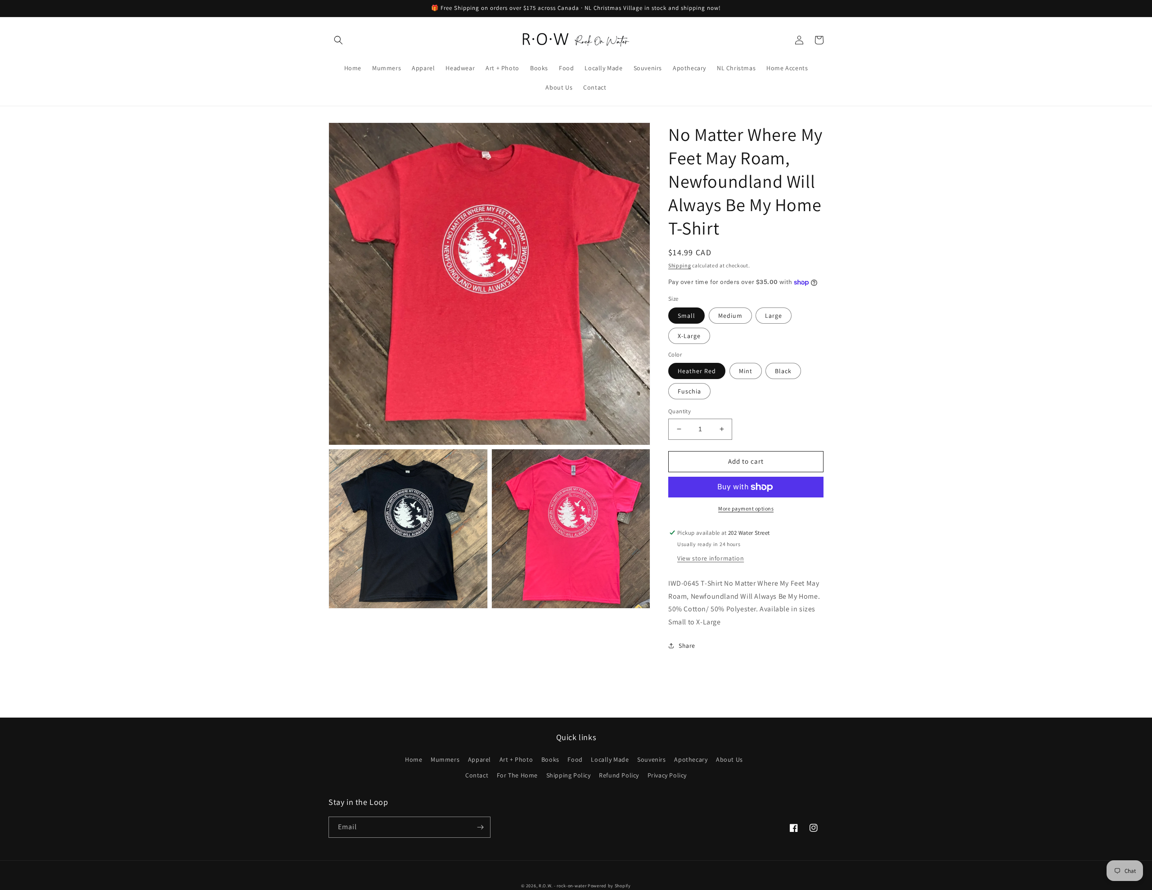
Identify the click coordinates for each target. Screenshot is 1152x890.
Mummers (445, 759)
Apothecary (690, 759)
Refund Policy (619, 775)
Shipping (679, 265)
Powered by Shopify (609, 886)
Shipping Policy (568, 775)
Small (686, 316)
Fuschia (689, 391)
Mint (745, 371)
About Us (729, 759)
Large (773, 316)
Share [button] (687, 646)
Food (574, 759)
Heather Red (697, 371)
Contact (476, 775)
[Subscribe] (480, 827)
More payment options (746, 508)
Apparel (479, 759)
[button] (338, 40)
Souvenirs (651, 759)
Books (550, 759)
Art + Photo (516, 759)
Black (783, 371)
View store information (710, 558)
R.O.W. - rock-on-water (562, 886)
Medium (730, 316)
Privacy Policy (667, 775)
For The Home (517, 775)
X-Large (689, 336)
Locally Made (610, 759)
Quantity (679, 411)
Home (413, 759)
